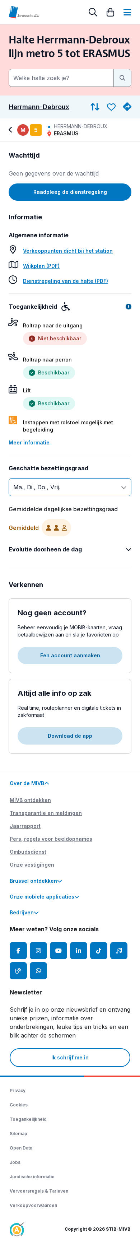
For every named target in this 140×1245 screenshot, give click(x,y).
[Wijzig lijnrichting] (95, 107)
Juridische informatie (32, 1176)
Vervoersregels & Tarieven (39, 1191)
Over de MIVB (27, 783)
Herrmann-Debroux (39, 107)
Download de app (70, 736)
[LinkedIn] (78, 950)
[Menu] (127, 12)
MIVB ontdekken (30, 800)
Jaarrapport (25, 826)
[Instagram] (38, 950)
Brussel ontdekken (33, 881)
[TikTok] (98, 950)
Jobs (15, 1162)
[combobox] (61, 78)
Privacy (17, 1090)
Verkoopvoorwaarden (33, 1205)
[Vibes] (118, 950)
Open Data (21, 1148)
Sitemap (18, 1133)
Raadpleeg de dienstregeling (70, 192)
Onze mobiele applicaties (42, 897)
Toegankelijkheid (28, 1119)
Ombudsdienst (28, 852)
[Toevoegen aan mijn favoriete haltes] (111, 107)
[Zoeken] (93, 12)
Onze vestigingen (32, 865)
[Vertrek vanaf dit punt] (127, 107)
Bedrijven (22, 912)
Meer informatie (29, 442)
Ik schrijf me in (70, 1057)
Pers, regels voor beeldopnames (51, 839)
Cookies (19, 1105)
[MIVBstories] (18, 970)
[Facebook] (18, 950)
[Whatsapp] (38, 970)
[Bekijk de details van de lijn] (11, 130)
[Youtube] (58, 950)
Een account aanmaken (70, 655)
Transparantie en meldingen (46, 813)
